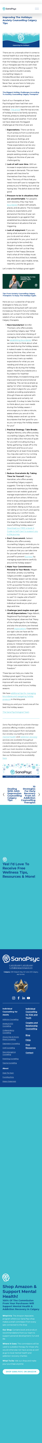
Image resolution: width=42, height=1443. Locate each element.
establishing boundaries (20, 340)
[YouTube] (28, 998)
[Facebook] (18, 998)
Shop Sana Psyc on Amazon (21, 1372)
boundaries (12, 205)
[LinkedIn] (23, 998)
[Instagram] (13, 998)
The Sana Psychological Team (16, 712)
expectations (20, 629)
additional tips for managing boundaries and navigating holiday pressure (19, 696)
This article (15, 110)
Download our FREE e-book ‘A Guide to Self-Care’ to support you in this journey (22, 531)
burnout (29, 557)
